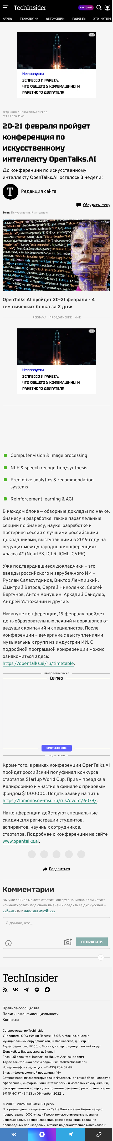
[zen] (36, 989)
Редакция (10, 112)
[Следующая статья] (56, 957)
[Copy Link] (99, 1134)
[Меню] (5, 7)
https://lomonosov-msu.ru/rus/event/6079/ (50, 801)
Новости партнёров (33, 112)
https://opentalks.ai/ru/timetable (38, 664)
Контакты (11, 1020)
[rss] (5, 989)
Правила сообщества (21, 1008)
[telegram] (26, 989)
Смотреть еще (56, 748)
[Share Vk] (14, 1134)
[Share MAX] (42, 1134)
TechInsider (30, 7)
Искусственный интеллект (29, 213)
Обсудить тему (96, 204)
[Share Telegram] (70, 1134)
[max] (47, 989)
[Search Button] (99, 7)
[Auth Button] (107, 7)
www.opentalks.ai (21, 842)
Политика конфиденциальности (31, 1014)
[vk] (15, 989)
